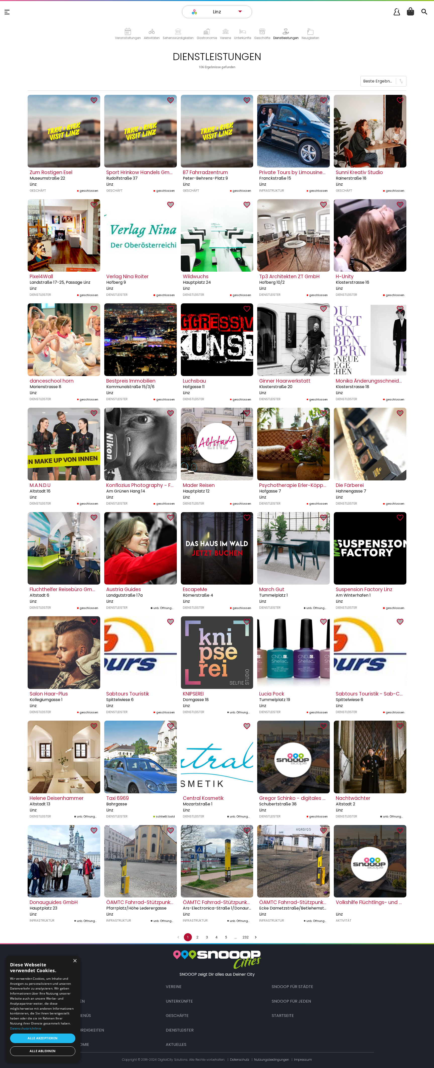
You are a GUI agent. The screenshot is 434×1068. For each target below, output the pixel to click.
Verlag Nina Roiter (127, 276)
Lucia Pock (271, 693)
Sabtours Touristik (127, 693)
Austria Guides (123, 589)
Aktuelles (176, 1044)
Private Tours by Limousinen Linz (297, 172)
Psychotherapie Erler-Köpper (293, 485)
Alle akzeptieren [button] (43, 1038)
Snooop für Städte (292, 987)
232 (246, 937)
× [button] (75, 961)
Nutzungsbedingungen (271, 1059)
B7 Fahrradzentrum (205, 172)
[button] (219, 12)
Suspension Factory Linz (364, 589)
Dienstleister (180, 1030)
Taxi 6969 (117, 798)
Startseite (283, 1015)
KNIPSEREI (193, 693)
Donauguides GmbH (54, 902)
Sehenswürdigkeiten (82, 1030)
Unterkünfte (179, 1001)
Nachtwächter (353, 798)
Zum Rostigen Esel (51, 172)
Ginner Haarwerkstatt (284, 381)
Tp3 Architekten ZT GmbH (289, 276)
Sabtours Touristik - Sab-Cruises (374, 693)
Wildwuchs (195, 276)
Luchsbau (194, 381)
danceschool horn (52, 381)
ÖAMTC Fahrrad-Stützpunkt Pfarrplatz (151, 902)
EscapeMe (195, 589)
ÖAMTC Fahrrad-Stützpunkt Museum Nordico (313, 902)
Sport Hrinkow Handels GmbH (141, 172)
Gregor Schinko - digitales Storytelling (304, 798)
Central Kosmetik (203, 798)
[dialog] (42, 1009)
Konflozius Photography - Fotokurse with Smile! (162, 485)
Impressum (303, 1059)
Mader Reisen (199, 485)
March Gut (271, 589)
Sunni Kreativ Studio (359, 172)
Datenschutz (239, 1059)
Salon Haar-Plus (49, 693)
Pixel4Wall (41, 276)
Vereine (174, 987)
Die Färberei (350, 485)
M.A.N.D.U (40, 485)
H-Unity (345, 276)
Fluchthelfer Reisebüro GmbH (64, 589)
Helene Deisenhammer (57, 798)
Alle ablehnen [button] (43, 1051)
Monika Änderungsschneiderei (372, 381)
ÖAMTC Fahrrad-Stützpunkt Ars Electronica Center (243, 902)
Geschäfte (177, 1015)
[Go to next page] (256, 937)
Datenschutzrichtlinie (25, 1028)
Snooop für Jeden (291, 1001)
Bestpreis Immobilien (130, 381)
